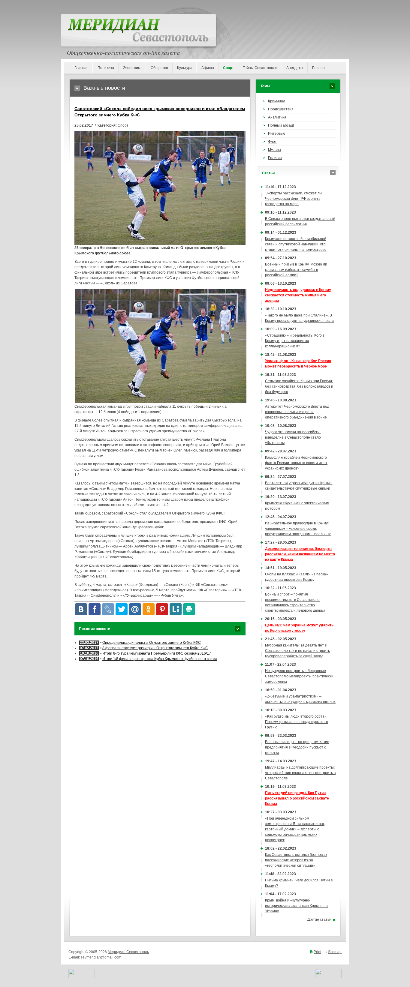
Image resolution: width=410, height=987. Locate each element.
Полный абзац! (281, 125)
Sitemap (335, 952)
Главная (81, 68)
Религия (275, 158)
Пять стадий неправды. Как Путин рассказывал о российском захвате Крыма (297, 798)
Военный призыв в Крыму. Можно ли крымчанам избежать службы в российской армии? (296, 269)
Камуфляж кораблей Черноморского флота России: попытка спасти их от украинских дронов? (296, 462)
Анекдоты (294, 68)
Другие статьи (319, 919)
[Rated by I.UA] (81, 977)
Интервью (276, 133)
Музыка (274, 150)
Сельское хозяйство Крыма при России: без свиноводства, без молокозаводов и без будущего (299, 386)
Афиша (207, 68)
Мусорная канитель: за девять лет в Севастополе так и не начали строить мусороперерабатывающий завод (297, 650)
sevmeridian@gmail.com (101, 957)
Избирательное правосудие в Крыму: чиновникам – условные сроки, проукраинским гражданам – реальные (298, 528)
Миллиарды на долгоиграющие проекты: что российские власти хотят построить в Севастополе (300, 772)
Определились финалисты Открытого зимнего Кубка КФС (151, 642)
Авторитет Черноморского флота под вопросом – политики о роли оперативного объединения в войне (297, 411)
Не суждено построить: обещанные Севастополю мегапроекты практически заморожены (299, 676)
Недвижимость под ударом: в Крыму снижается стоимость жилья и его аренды (298, 295)
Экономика (132, 68)
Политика (106, 68)
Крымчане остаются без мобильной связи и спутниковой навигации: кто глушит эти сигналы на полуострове (296, 244)
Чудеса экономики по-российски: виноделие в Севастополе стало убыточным (293, 437)
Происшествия (281, 109)
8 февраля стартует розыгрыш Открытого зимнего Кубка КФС (155, 648)
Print (317, 952)
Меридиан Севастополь (128, 952)
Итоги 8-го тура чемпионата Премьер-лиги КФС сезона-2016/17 (156, 653)
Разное (318, 68)
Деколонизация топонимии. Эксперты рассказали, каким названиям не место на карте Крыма (300, 554)
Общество (159, 68)
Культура (184, 68)
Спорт (228, 68)
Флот (272, 142)
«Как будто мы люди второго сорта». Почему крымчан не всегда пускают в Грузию (296, 721)
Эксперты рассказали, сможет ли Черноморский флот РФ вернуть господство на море (293, 198)
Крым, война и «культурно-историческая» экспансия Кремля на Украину (296, 905)
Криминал (276, 101)
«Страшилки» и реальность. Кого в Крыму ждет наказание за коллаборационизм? (294, 340)
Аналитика (277, 117)
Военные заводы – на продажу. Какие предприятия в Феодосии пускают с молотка (297, 747)
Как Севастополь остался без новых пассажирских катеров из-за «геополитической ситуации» (296, 860)
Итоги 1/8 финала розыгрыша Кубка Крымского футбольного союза (159, 659)
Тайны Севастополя (260, 68)
